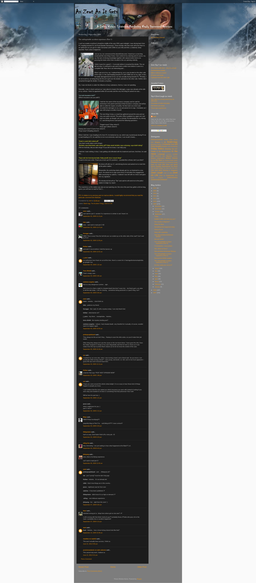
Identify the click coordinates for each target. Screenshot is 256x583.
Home (113, 567)
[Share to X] (109, 201)
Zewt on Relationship (166, 175)
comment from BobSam (93, 197)
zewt (84, 299)
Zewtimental (155, 179)
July (156, 271)
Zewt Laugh (157, 172)
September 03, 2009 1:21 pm (92, 398)
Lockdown (168, 154)
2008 (155, 290)
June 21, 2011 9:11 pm (90, 555)
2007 (155, 293)
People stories (174, 160)
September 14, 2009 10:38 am (92, 533)
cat (84, 381)
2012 (155, 196)
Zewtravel (163, 179)
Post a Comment (86, 559)
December (158, 206)
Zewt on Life (108, 203)
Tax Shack (174, 166)
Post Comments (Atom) (94, 571)
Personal (154, 162)
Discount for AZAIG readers (163, 258)
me (84, 355)
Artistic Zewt (168, 139)
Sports (153, 166)
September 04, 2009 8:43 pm (92, 448)
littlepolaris (87, 432)
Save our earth (156, 164)
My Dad (153, 160)
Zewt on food (168, 173)
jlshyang (86, 454)
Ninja (85, 417)
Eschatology (174, 146)
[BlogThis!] (107, 201)
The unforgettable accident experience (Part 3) (162, 242)
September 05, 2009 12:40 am (92, 463)
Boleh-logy (87, 203)
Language (161, 154)
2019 (155, 193)
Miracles (175, 156)
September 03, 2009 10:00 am (92, 328)
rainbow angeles (88, 282)
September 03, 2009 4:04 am (92, 293)
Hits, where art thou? (161, 248)
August (157, 268)
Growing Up (169, 149)
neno (85, 211)
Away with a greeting (161, 232)
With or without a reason (158, 73)
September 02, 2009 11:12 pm (92, 216)
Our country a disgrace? (162, 222)
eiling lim (86, 443)
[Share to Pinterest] (113, 201)
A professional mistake (158, 70)
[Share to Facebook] (111, 201)
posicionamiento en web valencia (94, 550)
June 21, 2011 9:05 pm (90, 544)
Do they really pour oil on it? (163, 265)
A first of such (158, 229)
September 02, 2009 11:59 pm (92, 240)
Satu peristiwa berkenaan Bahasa (165, 251)
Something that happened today (164, 227)
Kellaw (85, 246)
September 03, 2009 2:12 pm (92, 411)
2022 (155, 188)
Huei (84, 511)
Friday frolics (157, 148)
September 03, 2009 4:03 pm (92, 426)
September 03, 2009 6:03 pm (92, 437)
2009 (155, 204)
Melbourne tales (160, 156)
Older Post (141, 567)
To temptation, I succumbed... (163, 246)
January (157, 287)
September (158, 214)
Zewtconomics (172, 177)
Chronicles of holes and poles (160, 103)
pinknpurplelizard (89, 334)
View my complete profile (159, 125)
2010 (155, 201)
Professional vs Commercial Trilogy (168, 162)
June (156, 273)
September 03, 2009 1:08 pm (92, 375)
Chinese (159, 144)
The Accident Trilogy (97, 203)
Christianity (166, 144)
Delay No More (159, 224)
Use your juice (156, 170)
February (158, 284)
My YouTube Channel (158, 37)
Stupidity (158, 166)
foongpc (86, 233)
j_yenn (85, 257)
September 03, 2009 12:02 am (92, 251)
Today (156, 216)
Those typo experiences (158, 108)
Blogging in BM (160, 142)
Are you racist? (159, 239)
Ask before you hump (157, 105)
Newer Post (83, 567)
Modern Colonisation (158, 158)
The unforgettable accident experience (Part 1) (162, 261)
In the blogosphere (164, 151)
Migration (169, 156)
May (156, 276)
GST (176, 149)
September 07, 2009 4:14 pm (92, 521)
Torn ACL (175, 168)
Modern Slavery (172, 158)
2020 (155, 191)
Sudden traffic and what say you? (165, 219)
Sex (163, 164)
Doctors (164, 146)
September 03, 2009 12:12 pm (92, 364)
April (156, 279)
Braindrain (154, 144)
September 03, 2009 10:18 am (92, 349)
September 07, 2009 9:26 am (92, 504)
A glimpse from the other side (160, 77)
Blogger (139, 579)
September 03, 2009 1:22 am (92, 264)
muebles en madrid (89, 539)
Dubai (169, 146)
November (158, 209)
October (157, 211)
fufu (84, 222)
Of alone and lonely (157, 75)
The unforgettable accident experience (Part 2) (162, 254)
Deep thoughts (156, 146)
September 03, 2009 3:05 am (92, 276)
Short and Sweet (172, 164)
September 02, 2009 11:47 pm (92, 227)
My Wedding (166, 160)
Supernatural (166, 166)
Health (153, 151)
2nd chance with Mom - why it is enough (163, 68)
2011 (155, 198)
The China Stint (167, 168)
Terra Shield (87, 271)
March (157, 281)
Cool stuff (174, 144)
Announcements (157, 139)
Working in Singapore (170, 170)
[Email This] (105, 201)
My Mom (159, 160)
